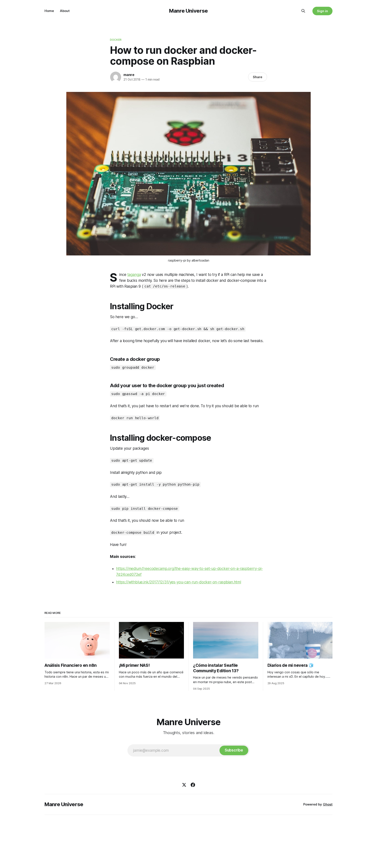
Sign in (322, 11)
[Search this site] (303, 10)
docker (116, 39)
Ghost (327, 804)
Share (257, 77)
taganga (134, 274)
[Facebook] (193, 785)
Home (49, 11)
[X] (184, 785)
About (65, 11)
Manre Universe (188, 11)
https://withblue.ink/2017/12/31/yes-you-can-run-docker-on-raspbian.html (178, 582)
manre (128, 75)
